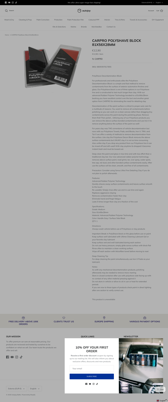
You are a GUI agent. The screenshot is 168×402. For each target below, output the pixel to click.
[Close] (160, 341)
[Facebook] (86, 384)
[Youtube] (90, 384)
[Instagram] (93, 384)
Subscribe (92, 376)
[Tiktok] (97, 384)
